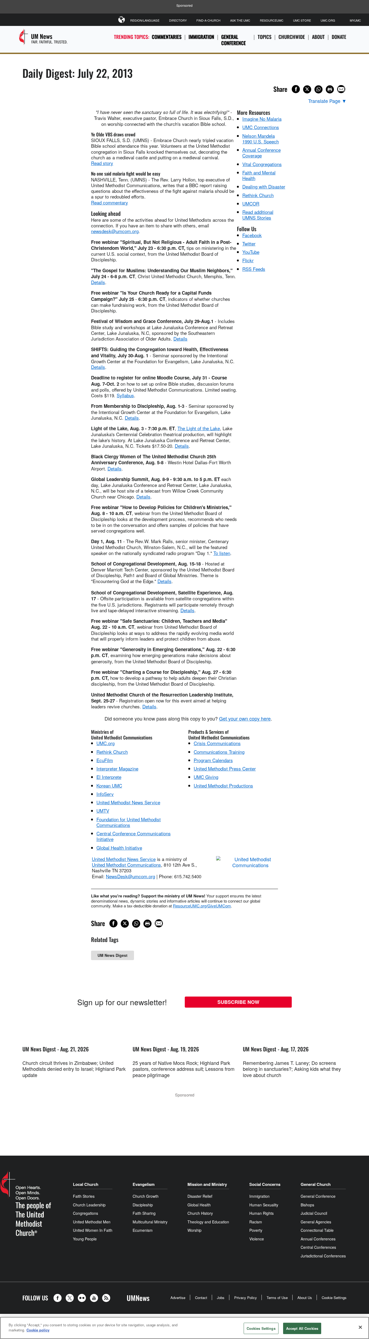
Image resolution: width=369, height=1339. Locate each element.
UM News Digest (113, 955)
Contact (201, 1297)
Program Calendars (213, 760)
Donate (339, 36)
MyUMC (355, 20)
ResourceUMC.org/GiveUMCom (202, 906)
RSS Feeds (253, 268)
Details (98, 282)
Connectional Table (317, 1230)
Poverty (255, 1230)
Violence (256, 1239)
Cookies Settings (261, 1328)
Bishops (307, 1204)
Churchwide (292, 36)
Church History (200, 1213)
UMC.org (328, 20)
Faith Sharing (144, 1213)
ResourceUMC (271, 20)
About (318, 36)
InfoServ (105, 793)
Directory (178, 20)
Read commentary (109, 202)
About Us (304, 1297)
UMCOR (250, 203)
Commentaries (167, 36)
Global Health (199, 1204)
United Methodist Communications (126, 864)
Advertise (177, 1297)
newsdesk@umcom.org (115, 231)
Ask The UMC (240, 20)
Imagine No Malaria (261, 118)
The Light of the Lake (198, 428)
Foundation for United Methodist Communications (128, 822)
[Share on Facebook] (296, 89)
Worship (194, 1230)
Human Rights (261, 1213)
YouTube (250, 251)
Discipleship (143, 1204)
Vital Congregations (262, 164)
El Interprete (108, 776)
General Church (316, 1184)
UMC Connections (260, 127)
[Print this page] (330, 89)
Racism (255, 1221)
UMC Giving (206, 776)
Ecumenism (143, 1230)
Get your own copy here (245, 718)
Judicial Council (314, 1213)
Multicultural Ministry (150, 1221)
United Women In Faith (92, 1230)
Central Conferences (318, 1247)
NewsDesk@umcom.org (130, 876)
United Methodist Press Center (225, 768)
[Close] (360, 1327)
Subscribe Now (238, 1001)
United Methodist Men (91, 1221)
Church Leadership (89, 1204)
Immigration (201, 36)
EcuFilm (104, 760)
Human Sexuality (263, 1204)
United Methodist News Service (128, 802)
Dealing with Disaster (263, 186)
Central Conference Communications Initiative (133, 836)
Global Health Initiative (119, 847)
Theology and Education (208, 1221)
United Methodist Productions (223, 785)
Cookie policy (37, 1330)
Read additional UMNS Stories (257, 214)
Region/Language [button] (144, 20)
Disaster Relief (199, 1196)
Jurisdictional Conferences (323, 1256)
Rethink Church (258, 195)
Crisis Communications (217, 743)
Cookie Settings (334, 1297)
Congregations (85, 1213)
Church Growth (146, 1196)
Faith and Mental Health (259, 175)
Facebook (252, 235)
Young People (85, 1239)
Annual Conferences (318, 1239)
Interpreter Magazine (117, 768)
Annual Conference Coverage (261, 152)
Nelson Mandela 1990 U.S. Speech (260, 138)
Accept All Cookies (302, 1328)
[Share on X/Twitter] (307, 89)
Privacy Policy (245, 1297)
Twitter (249, 243)
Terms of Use (277, 1297)
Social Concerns (264, 1184)
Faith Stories (84, 1196)
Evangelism (144, 1184)
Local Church (85, 1184)
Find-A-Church (208, 20)
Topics (264, 36)
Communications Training (219, 751)
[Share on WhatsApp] (318, 89)
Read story (102, 163)
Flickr (248, 260)
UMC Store (302, 20)
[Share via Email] (341, 89)
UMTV (102, 810)
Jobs (220, 1297)
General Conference (233, 39)
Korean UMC (109, 785)
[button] (58, 1298)
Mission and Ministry (207, 1184)
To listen (221, 553)
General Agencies (316, 1221)
